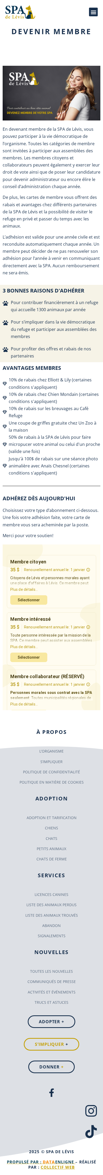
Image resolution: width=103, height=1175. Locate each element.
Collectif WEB (58, 1167)
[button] (93, 12)
